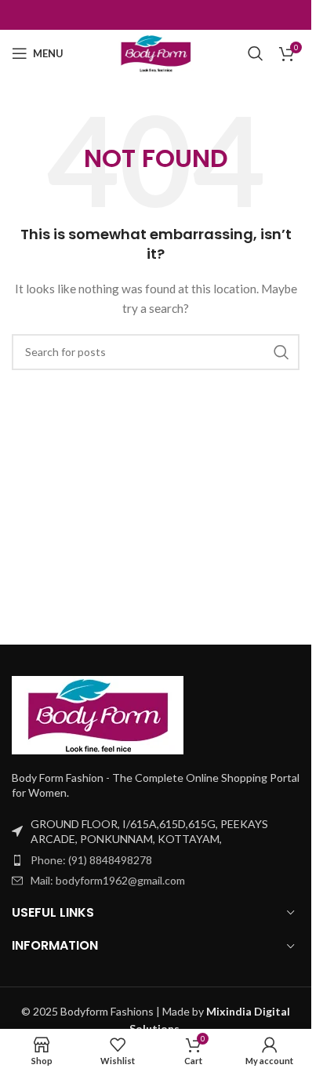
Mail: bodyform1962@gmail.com (108, 880)
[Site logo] (156, 52)
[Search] (255, 53)
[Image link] (97, 713)
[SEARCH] (281, 352)
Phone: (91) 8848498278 (91, 860)
